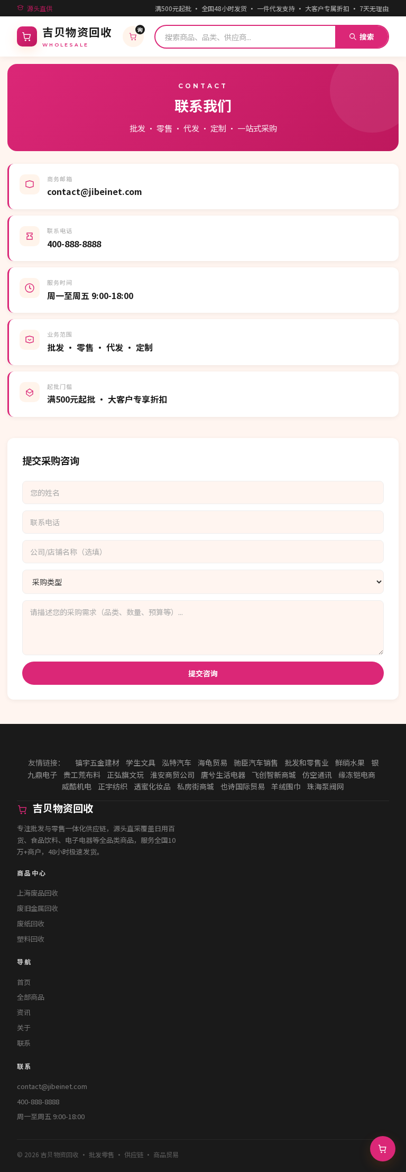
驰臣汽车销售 (256, 762)
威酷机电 (76, 786)
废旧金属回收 (37, 908)
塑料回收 (30, 939)
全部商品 (30, 997)
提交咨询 (203, 673)
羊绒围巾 (286, 786)
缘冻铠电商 (356, 774)
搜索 (366, 36)
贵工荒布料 (81, 774)
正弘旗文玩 (125, 774)
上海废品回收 (37, 893)
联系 (24, 1043)
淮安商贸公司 (172, 774)
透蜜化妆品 (152, 786)
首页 (24, 982)
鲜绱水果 (350, 762)
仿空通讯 (317, 774)
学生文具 (140, 762)
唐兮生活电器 (223, 774)
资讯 (24, 1012)
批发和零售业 (306, 762)
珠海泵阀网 (325, 786)
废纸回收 (30, 923)
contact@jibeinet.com (52, 1086)
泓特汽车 (176, 762)
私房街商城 (195, 786)
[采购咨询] (382, 1148)
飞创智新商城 (274, 774)
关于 (24, 1027)
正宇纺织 (112, 786)
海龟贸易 (212, 762)
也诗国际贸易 (242, 786)
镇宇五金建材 (97, 762)
